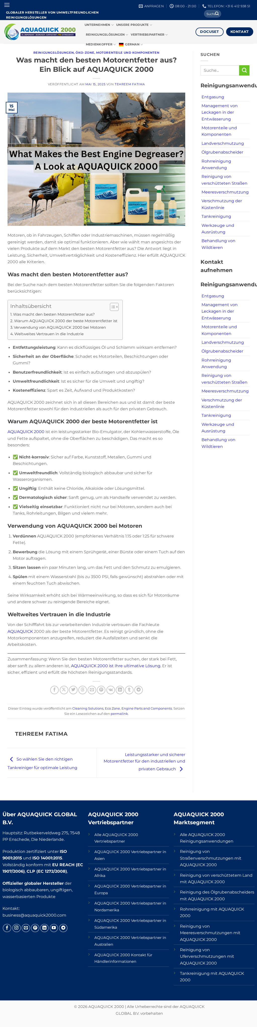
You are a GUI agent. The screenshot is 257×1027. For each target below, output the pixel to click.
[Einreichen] (217, 14)
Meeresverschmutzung (225, 191)
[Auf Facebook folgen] (7, 928)
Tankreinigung (216, 216)
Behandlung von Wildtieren (218, 244)
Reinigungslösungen (105, 34)
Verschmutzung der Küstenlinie (222, 204)
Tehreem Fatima (130, 84)
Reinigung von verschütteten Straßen (224, 179)
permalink (119, 714)
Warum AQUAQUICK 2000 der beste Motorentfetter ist (65, 321)
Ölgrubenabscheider (222, 152)
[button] (7, 5)
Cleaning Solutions (87, 708)
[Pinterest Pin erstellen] (101, 690)
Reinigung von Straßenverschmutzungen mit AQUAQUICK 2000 (210, 858)
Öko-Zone (85, 52)
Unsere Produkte (132, 25)
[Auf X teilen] (64, 690)
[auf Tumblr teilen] (129, 690)
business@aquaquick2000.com (34, 915)
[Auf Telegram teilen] (138, 690)
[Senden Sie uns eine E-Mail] (26, 928)
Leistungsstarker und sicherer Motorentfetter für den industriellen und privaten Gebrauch (144, 762)
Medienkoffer (99, 44)
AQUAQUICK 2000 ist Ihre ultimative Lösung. (116, 665)
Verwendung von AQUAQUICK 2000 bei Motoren (60, 327)
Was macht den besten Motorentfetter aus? (54, 314)
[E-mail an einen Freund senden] (92, 690)
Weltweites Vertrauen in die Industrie (49, 334)
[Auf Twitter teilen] (73, 690)
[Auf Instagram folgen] (16, 928)
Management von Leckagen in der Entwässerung (220, 112)
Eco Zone (112, 708)
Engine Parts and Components (146, 708)
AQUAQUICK (21, 631)
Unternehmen (97, 25)
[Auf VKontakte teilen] (110, 690)
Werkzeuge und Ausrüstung (218, 228)
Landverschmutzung (223, 143)
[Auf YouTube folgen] (54, 928)
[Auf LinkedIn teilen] (120, 690)
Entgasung (213, 96)
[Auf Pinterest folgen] (35, 928)
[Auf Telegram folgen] (63, 928)
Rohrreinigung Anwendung (216, 164)
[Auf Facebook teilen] (54, 690)
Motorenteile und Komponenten (127, 52)
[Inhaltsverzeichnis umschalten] (111, 307)
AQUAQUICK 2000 (26, 431)
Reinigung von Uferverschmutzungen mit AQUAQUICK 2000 (207, 956)
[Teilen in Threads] (82, 690)
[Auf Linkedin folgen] (44, 928)
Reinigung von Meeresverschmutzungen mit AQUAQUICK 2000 (210, 933)
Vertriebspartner (148, 34)
